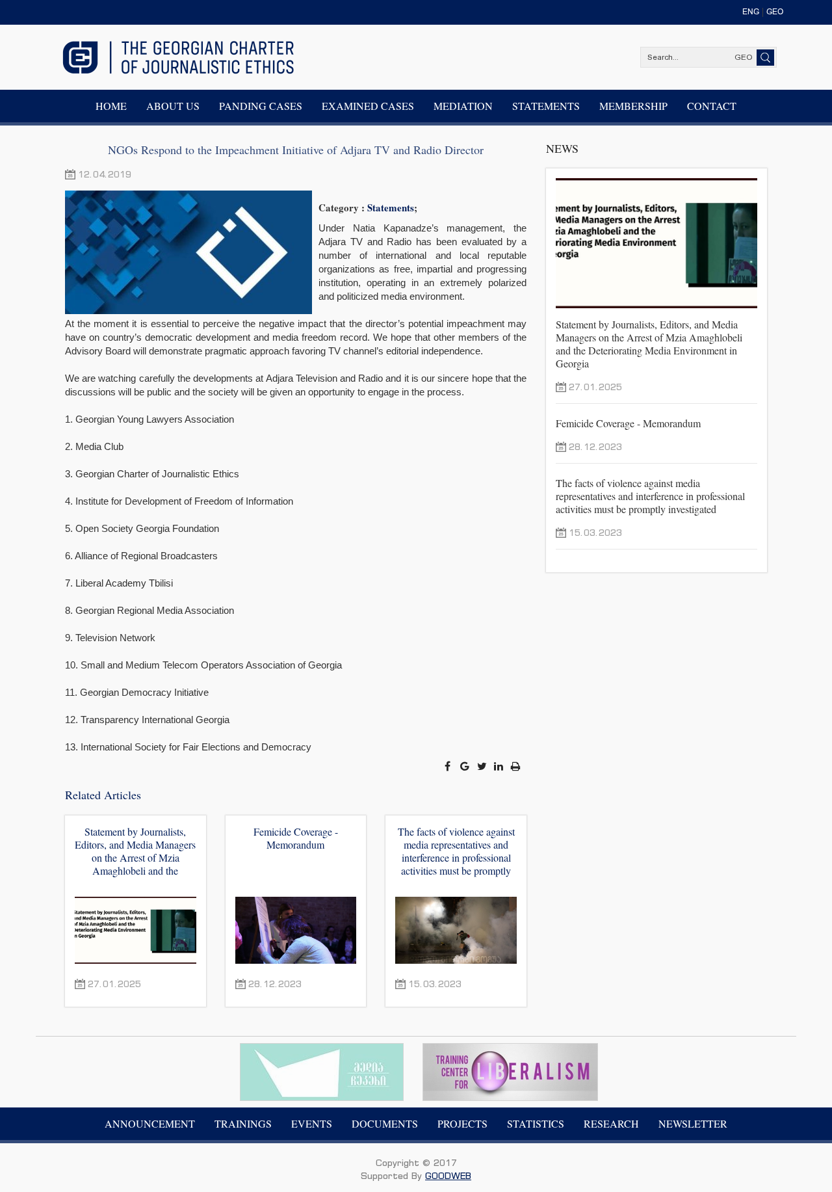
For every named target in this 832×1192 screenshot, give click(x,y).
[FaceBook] (448, 766)
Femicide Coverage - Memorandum (296, 838)
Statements (390, 207)
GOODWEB (448, 1175)
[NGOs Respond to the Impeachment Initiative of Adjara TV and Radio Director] (191, 252)
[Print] (516, 766)
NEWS (562, 148)
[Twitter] (482, 766)
